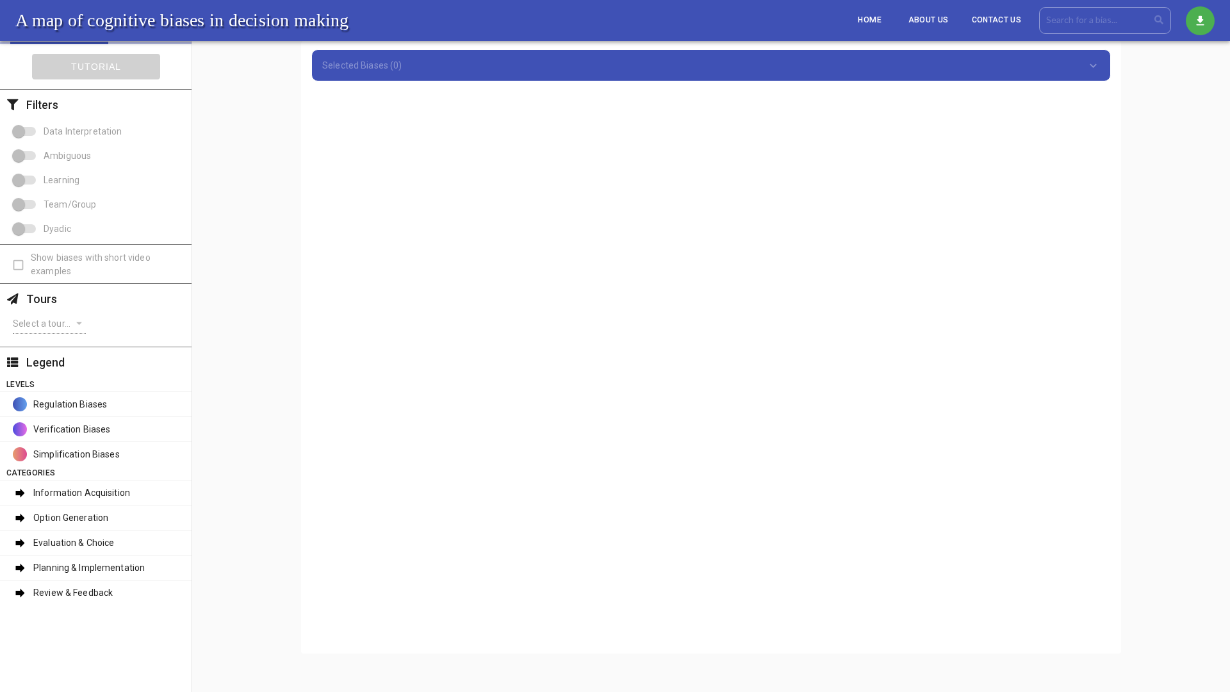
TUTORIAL (96, 67)
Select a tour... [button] (41, 323)
